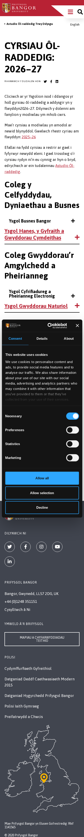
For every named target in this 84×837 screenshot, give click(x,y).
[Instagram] (41, 547)
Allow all (42, 478)
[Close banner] (77, 325)
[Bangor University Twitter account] (45, 81)
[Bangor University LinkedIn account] (57, 81)
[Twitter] (9, 547)
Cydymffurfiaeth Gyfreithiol (28, 668)
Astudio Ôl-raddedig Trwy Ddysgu (29, 24)
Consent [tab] (15, 338)
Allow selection (42, 493)
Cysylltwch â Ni (17, 609)
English (75, 24)
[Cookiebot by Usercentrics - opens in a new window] (49, 326)
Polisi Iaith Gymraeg (21, 706)
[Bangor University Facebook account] (51, 81)
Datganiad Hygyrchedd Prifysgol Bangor (39, 695)
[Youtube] (57, 547)
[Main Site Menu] (70, 11)
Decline (42, 507)
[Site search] (80, 11)
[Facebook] (25, 547)
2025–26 (29, 137)
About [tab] (69, 338)
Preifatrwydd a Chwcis (23, 716)
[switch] (72, 430)
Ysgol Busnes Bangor (30, 220)
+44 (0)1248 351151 (20, 601)
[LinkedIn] (9, 561)
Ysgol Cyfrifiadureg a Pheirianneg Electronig (32, 293)
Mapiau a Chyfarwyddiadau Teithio (42, 639)
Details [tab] (42, 338)
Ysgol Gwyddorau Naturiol (36, 306)
